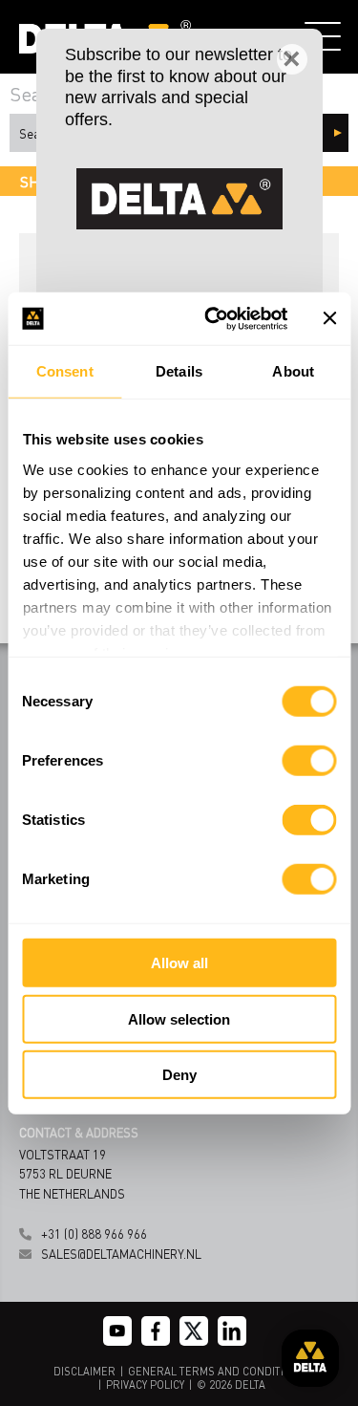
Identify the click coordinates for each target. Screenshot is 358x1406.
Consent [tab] (65, 371)
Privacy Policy (145, 1385)
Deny (179, 1075)
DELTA (250, 1385)
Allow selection (179, 1018)
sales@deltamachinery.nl (121, 1253)
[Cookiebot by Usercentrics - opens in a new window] (213, 318)
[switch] (309, 761)
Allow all (179, 963)
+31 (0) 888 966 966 (94, 1233)
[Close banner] (329, 318)
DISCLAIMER (84, 1371)
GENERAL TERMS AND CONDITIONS (216, 1371)
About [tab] (293, 371)
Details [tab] (179, 371)
